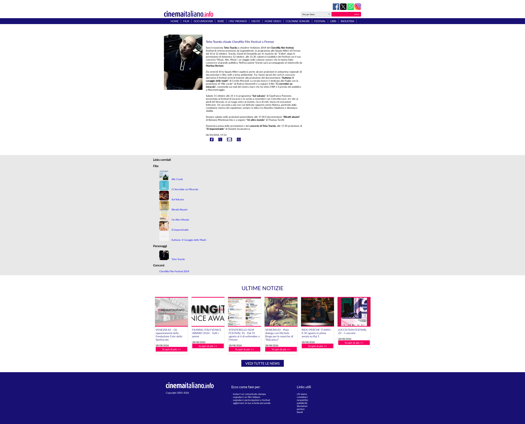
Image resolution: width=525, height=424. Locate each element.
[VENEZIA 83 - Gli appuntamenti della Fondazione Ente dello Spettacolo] (171, 312)
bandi (300, 411)
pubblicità (302, 402)
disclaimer (302, 405)
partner (301, 408)
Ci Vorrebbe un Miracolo (184, 189)
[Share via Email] (230, 140)
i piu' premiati (238, 21)
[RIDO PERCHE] (317, 312)
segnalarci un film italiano (246, 396)
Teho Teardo (178, 259)
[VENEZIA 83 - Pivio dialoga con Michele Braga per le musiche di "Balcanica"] (281, 312)
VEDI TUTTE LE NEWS (262, 363)
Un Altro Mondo (180, 219)
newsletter (302, 399)
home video (273, 21)
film (186, 21)
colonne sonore (298, 21)
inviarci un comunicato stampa (249, 393)
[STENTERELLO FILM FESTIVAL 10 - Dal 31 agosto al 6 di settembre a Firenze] (244, 312)
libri (333, 21)
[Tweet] (343, 9)
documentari (203, 21)
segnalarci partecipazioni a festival (251, 399)
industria (347, 21)
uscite (255, 21)
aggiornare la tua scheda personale (252, 402)
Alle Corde (177, 179)
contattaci (302, 396)
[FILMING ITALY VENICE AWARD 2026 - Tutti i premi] (208, 312)
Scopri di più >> (171, 349)
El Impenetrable (180, 229)
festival (320, 21)
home (175, 21)
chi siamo (302, 393)
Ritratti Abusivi (179, 209)
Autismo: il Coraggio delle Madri (188, 239)
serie (220, 21)
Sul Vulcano (177, 199)
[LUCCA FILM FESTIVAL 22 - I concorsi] (354, 312)
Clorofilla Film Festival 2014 (174, 271)
